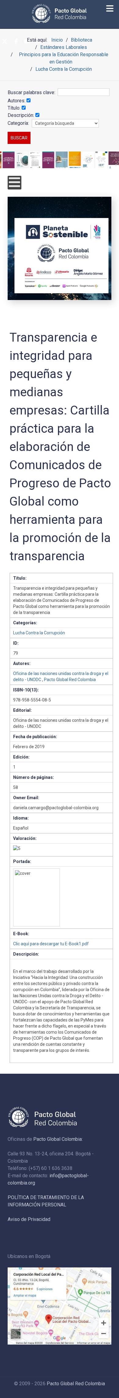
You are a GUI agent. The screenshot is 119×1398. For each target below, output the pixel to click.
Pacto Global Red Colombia (70, 679)
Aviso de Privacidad (29, 1219)
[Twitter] (4, 41)
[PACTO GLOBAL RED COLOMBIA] (59, 13)
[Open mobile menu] (14, 182)
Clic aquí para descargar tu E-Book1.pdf (51, 943)
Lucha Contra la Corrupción (39, 632)
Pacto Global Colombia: (58, 1139)
